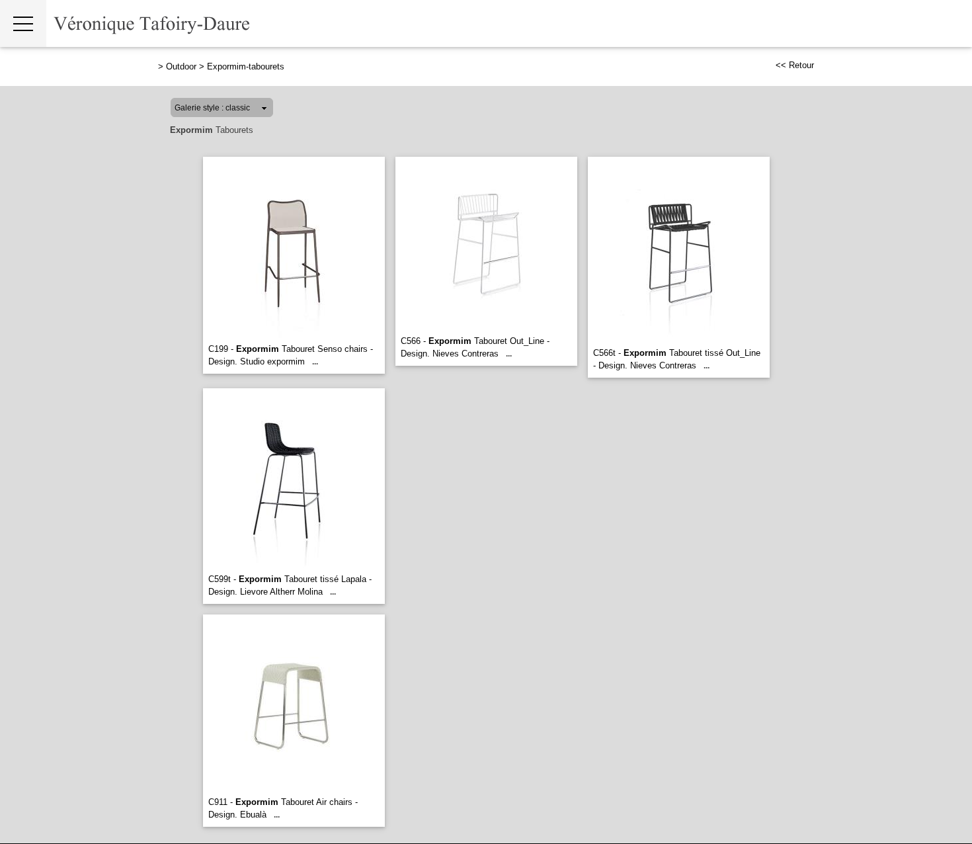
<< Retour (795, 65)
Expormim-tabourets (245, 66)
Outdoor (181, 66)
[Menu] (23, 23)
